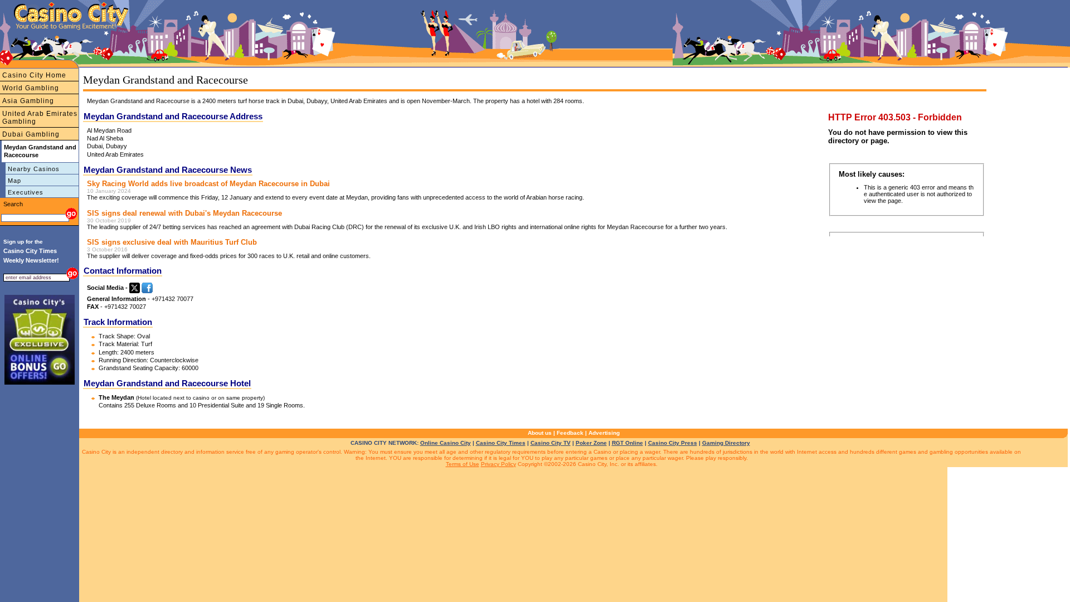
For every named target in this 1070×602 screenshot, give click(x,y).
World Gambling (30, 88)
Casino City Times (501, 443)
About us (540, 433)
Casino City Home (34, 75)
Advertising (604, 433)
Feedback (570, 433)
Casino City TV (551, 443)
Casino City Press (672, 443)
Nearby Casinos (34, 169)
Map (14, 180)
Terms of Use (462, 464)
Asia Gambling (28, 101)
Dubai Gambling (31, 134)
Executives (25, 192)
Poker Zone (591, 443)
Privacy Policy (498, 464)
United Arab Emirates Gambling (39, 117)
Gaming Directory (726, 443)
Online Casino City (445, 443)
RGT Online (627, 443)
